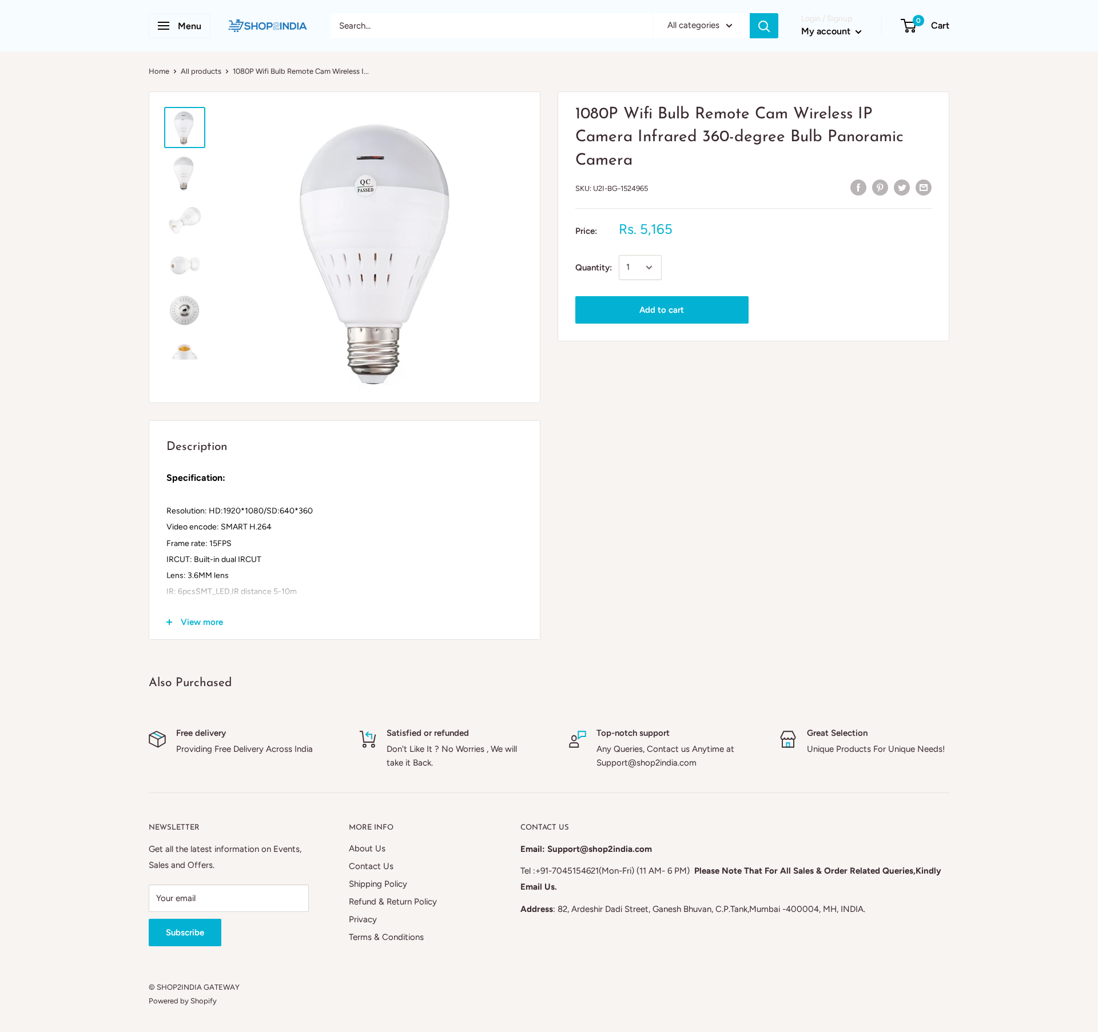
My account (827, 31)
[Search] (764, 25)
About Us (367, 848)
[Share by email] (924, 187)
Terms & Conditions (386, 937)
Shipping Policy (378, 884)
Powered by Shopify (183, 1001)
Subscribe (185, 932)
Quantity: (593, 267)
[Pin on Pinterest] (880, 187)
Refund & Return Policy (393, 901)
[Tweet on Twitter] (902, 187)
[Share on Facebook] (858, 187)
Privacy (363, 919)
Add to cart (661, 310)
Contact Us (371, 866)
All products (201, 71)
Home (159, 71)
